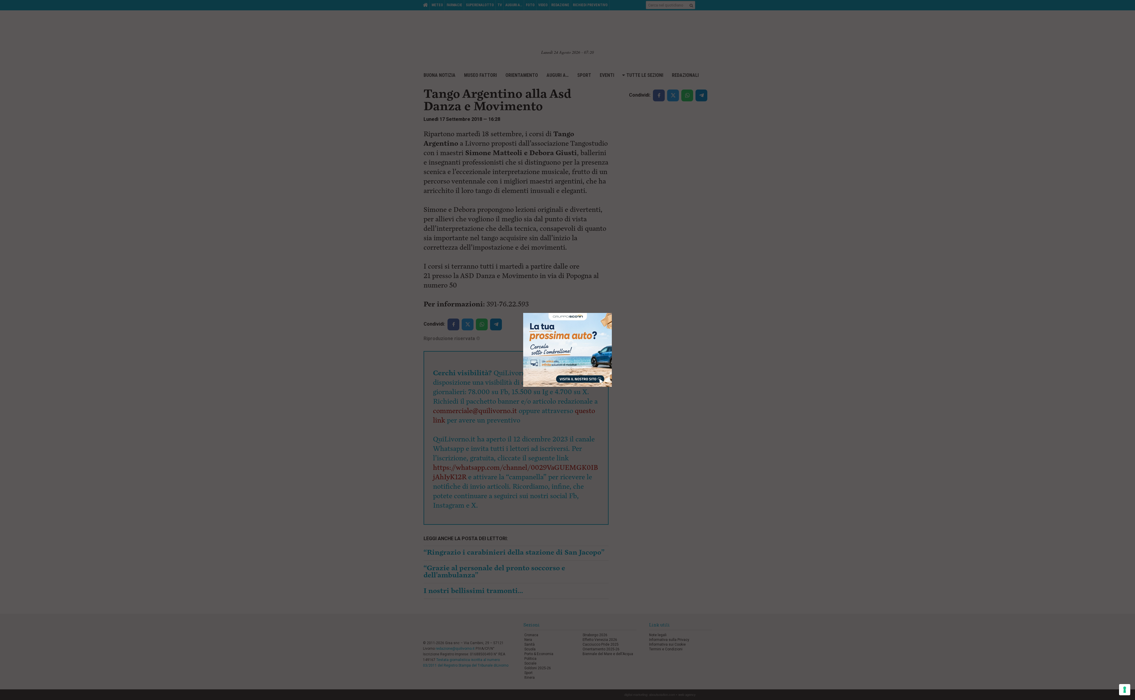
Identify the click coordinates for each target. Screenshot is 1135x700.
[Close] (612, 313)
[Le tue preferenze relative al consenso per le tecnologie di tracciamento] (1124, 689)
